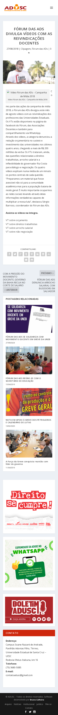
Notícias (17, 704)
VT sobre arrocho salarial (19, 227)
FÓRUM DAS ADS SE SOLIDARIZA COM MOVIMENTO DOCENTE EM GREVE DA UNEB (28, 338)
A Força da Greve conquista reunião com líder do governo (27, 462)
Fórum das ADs (40, 48)
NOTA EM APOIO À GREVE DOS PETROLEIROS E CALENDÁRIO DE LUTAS (28, 421)
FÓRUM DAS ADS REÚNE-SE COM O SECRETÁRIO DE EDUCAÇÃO (23, 379)
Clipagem (26, 48)
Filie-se (48, 704)
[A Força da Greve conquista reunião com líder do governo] (29, 444)
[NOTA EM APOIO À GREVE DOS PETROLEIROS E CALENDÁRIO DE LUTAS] (29, 402)
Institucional (28, 704)
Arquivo (8, 704)
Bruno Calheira (37, 699)
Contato (29, 708)
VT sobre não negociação (19, 231)
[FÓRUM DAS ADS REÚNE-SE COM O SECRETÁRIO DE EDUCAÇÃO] (29, 360)
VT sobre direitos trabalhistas (21, 224)
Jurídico (39, 704)
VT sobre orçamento (17, 220)
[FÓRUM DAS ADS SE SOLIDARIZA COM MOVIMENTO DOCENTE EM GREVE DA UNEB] (29, 319)
